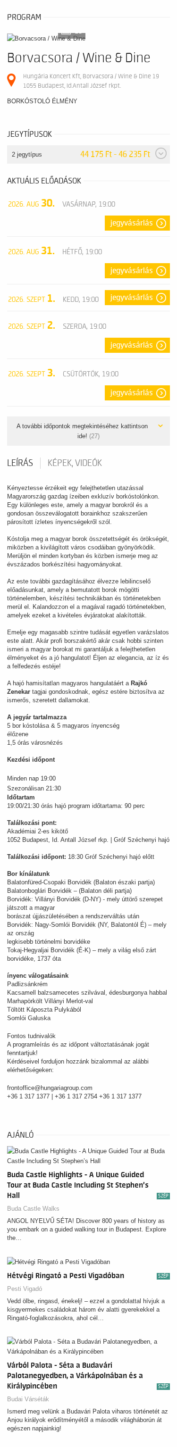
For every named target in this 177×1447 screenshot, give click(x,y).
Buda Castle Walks (33, 1208)
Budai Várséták (28, 1399)
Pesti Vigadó (24, 1288)
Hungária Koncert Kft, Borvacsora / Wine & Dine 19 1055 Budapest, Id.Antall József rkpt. (91, 81)
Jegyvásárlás (131, 223)
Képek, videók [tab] (75, 463)
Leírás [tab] (20, 463)
